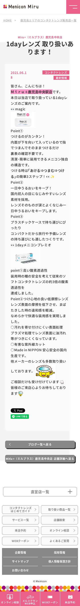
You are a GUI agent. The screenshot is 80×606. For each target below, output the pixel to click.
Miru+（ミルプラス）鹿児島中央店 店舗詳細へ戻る (40, 459)
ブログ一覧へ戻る (40, 444)
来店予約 (20, 530)
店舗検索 (59, 520)
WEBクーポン (20, 541)
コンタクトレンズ (56, 72)
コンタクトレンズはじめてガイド (20, 509)
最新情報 (61, 78)
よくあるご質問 (59, 541)
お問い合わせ (20, 570)
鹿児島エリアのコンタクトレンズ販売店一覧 (48, 20)
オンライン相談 (59, 530)
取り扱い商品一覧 (59, 509)
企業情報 (20, 553)
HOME (7, 20)
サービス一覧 (20, 520)
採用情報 (59, 553)
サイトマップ (20, 561)
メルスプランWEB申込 (30, 602)
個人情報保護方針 (59, 561)
